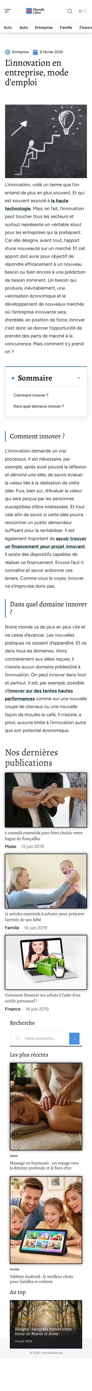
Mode (10, 846)
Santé (14, 1156)
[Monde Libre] (35, 11)
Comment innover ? (30, 395)
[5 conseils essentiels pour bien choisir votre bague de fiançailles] (46, 800)
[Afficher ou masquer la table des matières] (66, 378)
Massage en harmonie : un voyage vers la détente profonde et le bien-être (44, 1165)
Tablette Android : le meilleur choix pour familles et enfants (41, 1279)
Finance (13, 1009)
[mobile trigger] (9, 11)
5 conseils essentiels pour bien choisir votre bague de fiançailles (44, 836)
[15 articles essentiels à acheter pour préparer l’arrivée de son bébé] (46, 881)
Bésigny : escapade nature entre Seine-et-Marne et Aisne (43, 1331)
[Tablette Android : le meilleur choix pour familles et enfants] (46, 1220)
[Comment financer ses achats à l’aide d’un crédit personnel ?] (46, 962)
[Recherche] (69, 11)
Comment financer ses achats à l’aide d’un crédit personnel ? (42, 998)
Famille (12, 927)
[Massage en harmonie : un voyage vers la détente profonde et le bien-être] (46, 1106)
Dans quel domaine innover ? (38, 406)
